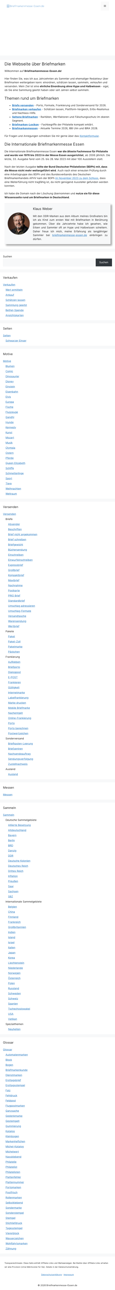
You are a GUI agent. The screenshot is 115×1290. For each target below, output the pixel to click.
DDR (10, 855)
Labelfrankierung (18, 697)
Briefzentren (15, 748)
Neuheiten (14, 1029)
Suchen (7, 256)
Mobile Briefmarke (19, 707)
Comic (9, 371)
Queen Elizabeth (15, 463)
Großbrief (13, 570)
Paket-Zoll (14, 641)
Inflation (13, 876)
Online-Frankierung (19, 718)
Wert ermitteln (14, 289)
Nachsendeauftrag (19, 753)
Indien (11, 932)
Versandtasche (17, 616)
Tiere (9, 483)
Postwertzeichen (18, 733)
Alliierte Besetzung (19, 825)
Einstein (10, 386)
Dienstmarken (14, 1075)
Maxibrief (13, 580)
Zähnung (11, 1248)
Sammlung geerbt (16, 305)
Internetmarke (16, 692)
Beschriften (15, 529)
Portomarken (13, 1187)
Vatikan (12, 1018)
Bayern (12, 835)
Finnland (13, 916)
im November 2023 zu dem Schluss (76, 178)
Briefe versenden (23, 105)
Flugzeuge (12, 412)
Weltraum (11, 493)
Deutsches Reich (18, 865)
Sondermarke (14, 1207)
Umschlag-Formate (19, 610)
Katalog (10, 1131)
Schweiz (13, 998)
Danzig (12, 850)
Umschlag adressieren (21, 605)
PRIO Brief (14, 595)
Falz (8, 1090)
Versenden (9, 513)
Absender (14, 524)
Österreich (14, 978)
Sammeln (8, 814)
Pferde (10, 458)
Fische (9, 406)
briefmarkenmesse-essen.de (69, 235)
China (11, 911)
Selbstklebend (14, 1202)
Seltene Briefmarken (25, 116)
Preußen (13, 881)
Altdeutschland (17, 830)
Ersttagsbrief (13, 1080)
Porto (11, 723)
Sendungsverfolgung (20, 758)
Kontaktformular (89, 135)
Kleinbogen (12, 1136)
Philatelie (11, 1161)
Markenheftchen (15, 1141)
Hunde (10, 422)
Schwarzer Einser (16, 340)
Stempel (10, 1217)
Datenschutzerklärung (51, 1274)
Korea (11, 957)
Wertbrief (13, 626)
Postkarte (14, 590)
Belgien (12, 906)
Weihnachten (13, 488)
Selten (7, 335)
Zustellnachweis (18, 764)
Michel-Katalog (15, 1146)
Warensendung (17, 621)
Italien (11, 947)
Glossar (7, 1049)
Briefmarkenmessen (25, 128)
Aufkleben (14, 661)
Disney (10, 381)
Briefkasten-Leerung (20, 743)
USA (10, 1013)
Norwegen (14, 973)
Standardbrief (16, 600)
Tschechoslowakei (19, 1008)
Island (11, 937)
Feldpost (11, 1100)
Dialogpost (14, 672)
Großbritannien (17, 927)
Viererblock (12, 1233)
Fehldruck (11, 1095)
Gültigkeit (13, 687)
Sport (9, 478)
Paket (11, 636)
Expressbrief (15, 565)
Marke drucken (17, 702)
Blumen (10, 366)
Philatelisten (13, 1172)
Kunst (9, 432)
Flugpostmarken (15, 1105)
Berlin (11, 840)
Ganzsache (12, 1110)
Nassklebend (13, 1156)
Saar (11, 886)
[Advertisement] (57, 35)
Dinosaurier (12, 376)
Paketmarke (15, 646)
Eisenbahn (12, 391)
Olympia (10, 447)
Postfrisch (12, 1192)
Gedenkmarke (14, 1115)
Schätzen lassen (15, 299)
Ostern (10, 452)
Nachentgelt (15, 712)
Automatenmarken (17, 1054)
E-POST (13, 677)
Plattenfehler (13, 1177)
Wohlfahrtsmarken (17, 1243)
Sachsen (13, 891)
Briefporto (14, 667)
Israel (11, 942)
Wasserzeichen (15, 1238)
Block (9, 1059)
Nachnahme (15, 585)
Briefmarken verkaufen (26, 109)
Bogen (9, 1064)
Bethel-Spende (15, 310)
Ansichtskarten (15, 315)
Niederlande (15, 967)
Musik (9, 442)
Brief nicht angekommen (22, 534)
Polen (11, 983)
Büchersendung (17, 549)
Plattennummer (15, 1182)
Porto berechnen (18, 728)
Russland (13, 988)
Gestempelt (12, 1121)
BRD (10, 845)
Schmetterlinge (15, 473)
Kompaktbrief (16, 575)
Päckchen (14, 651)
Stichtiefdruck (14, 1223)
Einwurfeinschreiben (20, 559)
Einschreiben (16, 554)
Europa (10, 401)
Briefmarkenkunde (17, 1069)
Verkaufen (9, 284)
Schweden (14, 993)
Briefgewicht (15, 544)
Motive (7, 361)
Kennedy (11, 427)
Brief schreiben (17, 539)
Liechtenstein (16, 962)
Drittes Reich (15, 871)
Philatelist (11, 1166)
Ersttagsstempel (15, 1085)
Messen (7, 794)
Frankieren (14, 682)
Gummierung (13, 1126)
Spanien (13, 1003)
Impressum (69, 1274)
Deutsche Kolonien (19, 860)
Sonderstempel (15, 1212)
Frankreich (14, 922)
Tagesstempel (14, 1228)
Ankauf (10, 294)
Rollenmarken (14, 1197)
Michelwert (12, 1151)
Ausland (13, 774)
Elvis (8, 396)
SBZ (10, 896)
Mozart (10, 437)
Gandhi (10, 417)
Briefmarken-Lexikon (25, 124)
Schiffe (10, 468)
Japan (11, 952)
